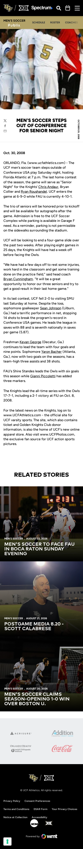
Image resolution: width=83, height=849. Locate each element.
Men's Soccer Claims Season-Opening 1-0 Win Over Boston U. (37, 699)
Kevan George (30, 342)
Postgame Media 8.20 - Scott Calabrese (34, 626)
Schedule (38, 22)
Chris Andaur (48, 187)
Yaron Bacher (51, 352)
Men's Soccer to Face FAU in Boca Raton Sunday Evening (39, 549)
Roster (55, 22)
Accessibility (39, 817)
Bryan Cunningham (18, 279)
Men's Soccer (13, 538)
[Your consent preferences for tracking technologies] (7, 841)
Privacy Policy (11, 800)
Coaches (71, 22)
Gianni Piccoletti (43, 376)
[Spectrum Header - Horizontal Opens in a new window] (42, 8)
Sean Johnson (50, 308)
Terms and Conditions (16, 809)
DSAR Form (40, 809)
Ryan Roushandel (34, 191)
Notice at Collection (15, 817)
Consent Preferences (37, 800)
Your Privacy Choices (64, 809)
